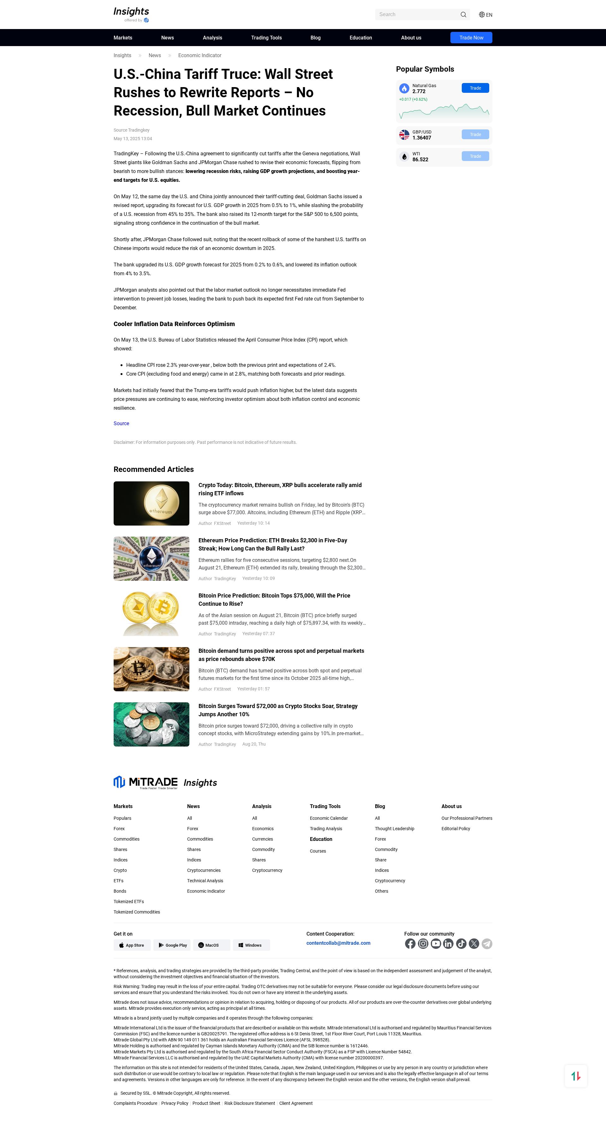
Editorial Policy (456, 828)
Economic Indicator (199, 55)
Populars (122, 818)
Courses (318, 851)
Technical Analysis (205, 881)
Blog (316, 37)
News (167, 37)
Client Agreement (296, 1103)
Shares (120, 849)
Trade (475, 88)
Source (121, 423)
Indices (121, 860)
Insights (122, 55)
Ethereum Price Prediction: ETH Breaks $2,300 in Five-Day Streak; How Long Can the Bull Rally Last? (273, 544)
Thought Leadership (394, 828)
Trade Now (472, 37)
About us (411, 37)
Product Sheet (206, 1103)
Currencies (262, 839)
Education (361, 37)
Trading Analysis (326, 828)
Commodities (127, 839)
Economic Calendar (329, 818)
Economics (263, 828)
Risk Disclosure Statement (249, 1103)
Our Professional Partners (467, 818)
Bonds (120, 891)
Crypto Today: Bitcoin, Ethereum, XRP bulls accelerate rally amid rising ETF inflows (280, 489)
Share (380, 860)
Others (381, 891)
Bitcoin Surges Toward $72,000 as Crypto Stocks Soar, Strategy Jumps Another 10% (278, 710)
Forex (119, 828)
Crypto (120, 870)
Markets (123, 37)
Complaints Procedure (135, 1103)
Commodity (263, 849)
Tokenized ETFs (129, 901)
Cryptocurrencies (204, 870)
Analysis (212, 37)
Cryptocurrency (267, 870)
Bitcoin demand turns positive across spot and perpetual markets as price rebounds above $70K (281, 655)
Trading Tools (266, 37)
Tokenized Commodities (137, 912)
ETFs (118, 881)
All (189, 818)
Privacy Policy (174, 1103)
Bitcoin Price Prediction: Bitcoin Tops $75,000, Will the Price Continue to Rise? (274, 599)
